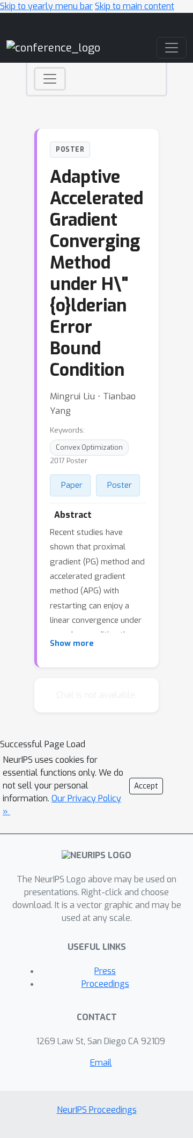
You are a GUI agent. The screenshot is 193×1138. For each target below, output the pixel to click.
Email (101, 1062)
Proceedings (105, 984)
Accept (146, 786)
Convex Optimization (89, 447)
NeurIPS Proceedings (97, 1109)
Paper (72, 485)
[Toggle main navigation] (172, 47)
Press (105, 971)
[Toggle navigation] (50, 79)
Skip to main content (134, 6)
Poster (119, 485)
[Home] (53, 47)
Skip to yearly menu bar (46, 6)
